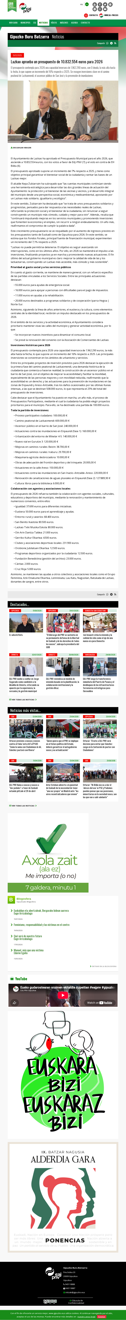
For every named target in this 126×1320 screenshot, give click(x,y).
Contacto (93, 15)
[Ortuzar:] (87, 734)
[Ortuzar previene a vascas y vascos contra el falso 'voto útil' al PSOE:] (13, 734)
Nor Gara (13, 22)
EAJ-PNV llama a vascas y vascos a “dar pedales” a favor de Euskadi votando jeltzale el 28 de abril (24, 788)
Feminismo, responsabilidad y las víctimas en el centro (41, 925)
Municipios (25, 22)
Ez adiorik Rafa (16, 634)
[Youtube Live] (105, 9)
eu (81, 4)
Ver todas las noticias (23, 699)
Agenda (74, 22)
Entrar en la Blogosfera (104, 966)
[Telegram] (95, 9)
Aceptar (101, 1316)
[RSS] (115, 43)
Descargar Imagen (22, 147)
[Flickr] (110, 4)
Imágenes (64, 22)
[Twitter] (105, 4)
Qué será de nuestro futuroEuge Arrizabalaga (28, 937)
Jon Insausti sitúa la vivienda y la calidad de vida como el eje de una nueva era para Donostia (98, 638)
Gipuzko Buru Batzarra (75, 1267)
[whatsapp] (107, 43)
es (87, 4)
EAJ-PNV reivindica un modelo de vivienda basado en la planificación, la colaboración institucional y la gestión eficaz (62, 683)
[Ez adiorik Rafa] (13, 628)
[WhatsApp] (100, 9)
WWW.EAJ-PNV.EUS (111, 15)
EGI (34, 22)
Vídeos (54, 22)
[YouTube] (95, 4)
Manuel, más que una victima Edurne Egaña (28, 951)
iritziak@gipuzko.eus (75, 1292)
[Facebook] (100, 4)
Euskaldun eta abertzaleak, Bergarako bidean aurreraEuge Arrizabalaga (41, 912)
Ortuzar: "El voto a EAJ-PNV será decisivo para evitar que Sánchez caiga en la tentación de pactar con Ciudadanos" (99, 745)
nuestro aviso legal (86, 1316)
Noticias (43, 22)
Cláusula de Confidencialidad (76, 1301)
